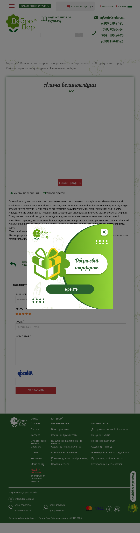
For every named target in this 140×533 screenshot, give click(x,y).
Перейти (70, 289)
